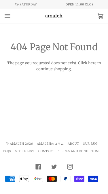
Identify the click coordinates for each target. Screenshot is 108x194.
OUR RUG (90, 144)
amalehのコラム (50, 144)
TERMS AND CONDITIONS (79, 151)
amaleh (17, 144)
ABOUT (73, 144)
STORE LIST (25, 151)
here (92, 63)
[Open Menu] (13, 16)
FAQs (7, 151)
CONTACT (46, 151)
